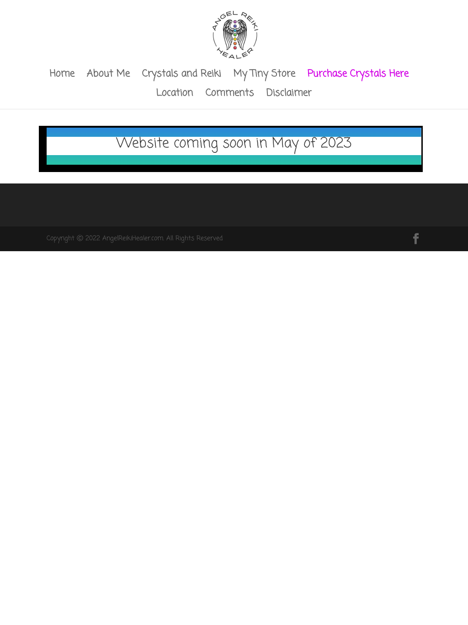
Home (62, 75)
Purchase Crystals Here (358, 75)
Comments (230, 95)
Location (174, 95)
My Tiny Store (264, 75)
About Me (108, 75)
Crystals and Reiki (181, 75)
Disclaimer (289, 95)
